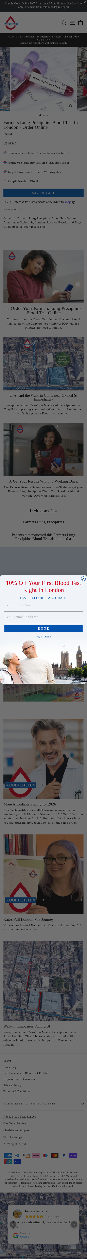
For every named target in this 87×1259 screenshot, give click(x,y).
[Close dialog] (83, 579)
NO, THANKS (43, 637)
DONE (43, 629)
